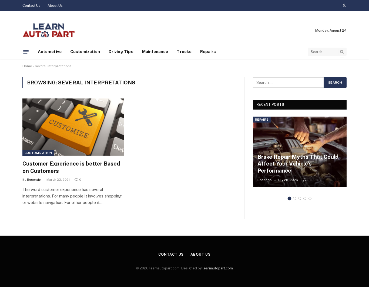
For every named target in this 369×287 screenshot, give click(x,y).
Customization (85, 51)
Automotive (50, 51)
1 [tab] (289, 198)
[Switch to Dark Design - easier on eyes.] (344, 5)
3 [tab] (299, 198)
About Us (55, 6)
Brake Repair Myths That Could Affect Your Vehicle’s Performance (297, 164)
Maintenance (155, 51)
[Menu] (26, 51)
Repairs (208, 51)
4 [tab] (304, 198)
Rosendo (34, 180)
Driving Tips (121, 51)
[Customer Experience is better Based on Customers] (73, 127)
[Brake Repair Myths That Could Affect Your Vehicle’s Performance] (300, 152)
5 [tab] (310, 198)
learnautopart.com (218, 268)
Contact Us (31, 6)
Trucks (184, 51)
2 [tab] (294, 198)
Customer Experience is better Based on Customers (71, 167)
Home (27, 66)
